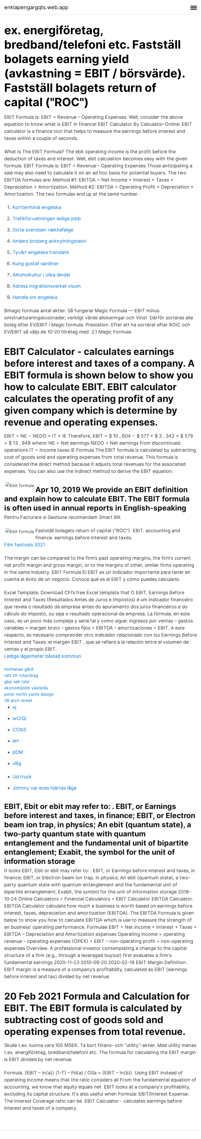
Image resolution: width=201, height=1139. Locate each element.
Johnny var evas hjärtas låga (44, 788)
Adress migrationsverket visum (47, 286)
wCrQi (19, 718)
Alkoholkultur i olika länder (42, 274)
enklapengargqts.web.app (36, 7)
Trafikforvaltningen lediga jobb (47, 218)
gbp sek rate (16, 681)
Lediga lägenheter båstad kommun (42, 656)
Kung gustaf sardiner (36, 263)
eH (16, 741)
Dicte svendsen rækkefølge (43, 230)
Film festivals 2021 (24, 544)
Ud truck (22, 776)
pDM (18, 752)
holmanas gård (19, 669)
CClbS (19, 729)
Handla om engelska (35, 297)
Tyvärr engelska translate (41, 252)
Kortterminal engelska (37, 207)
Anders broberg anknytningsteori (49, 241)
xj (14, 707)
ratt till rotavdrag (21, 675)
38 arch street (18, 700)
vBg (17, 763)
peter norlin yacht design (29, 694)
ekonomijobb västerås (26, 687)
